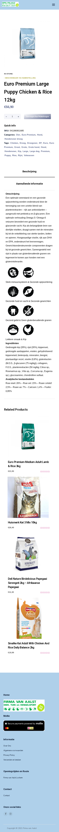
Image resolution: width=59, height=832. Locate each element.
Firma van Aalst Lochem (13, 777)
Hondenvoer (10, 151)
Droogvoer (32, 143)
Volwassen (29, 155)
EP (40, 143)
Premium (45, 151)
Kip (19, 151)
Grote (24, 147)
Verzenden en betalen (12, 760)
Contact (6, 795)
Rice (14, 155)
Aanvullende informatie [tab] (29, 183)
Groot (17, 147)
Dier (18, 135)
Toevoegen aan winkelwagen (37, 116)
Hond (39, 135)
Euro (45, 143)
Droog (23, 143)
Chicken (14, 143)
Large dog (34, 151)
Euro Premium (29, 135)
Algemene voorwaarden (13, 750)
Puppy (8, 155)
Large (25, 151)
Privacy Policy (9, 755)
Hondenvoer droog (14, 139)
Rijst (20, 155)
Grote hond (33, 147)
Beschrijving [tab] (29, 171)
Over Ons (7, 746)
